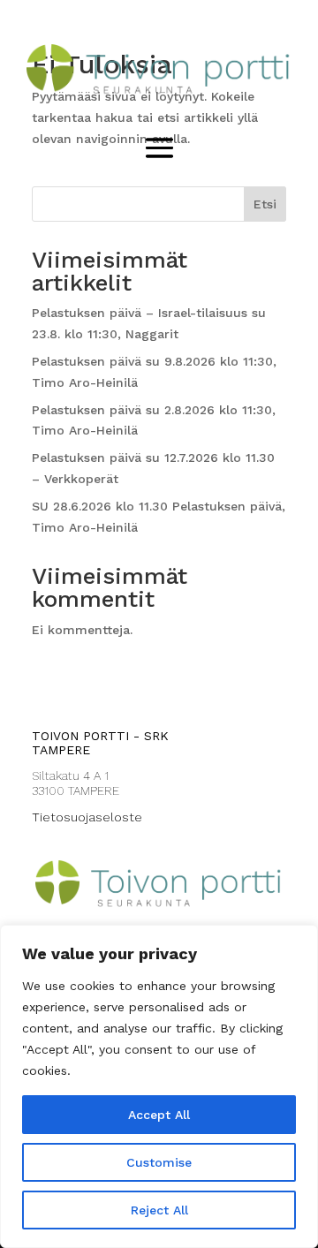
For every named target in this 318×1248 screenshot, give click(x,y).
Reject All (159, 1210)
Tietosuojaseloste (87, 817)
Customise (159, 1162)
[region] (159, 1086)
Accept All (159, 1115)
